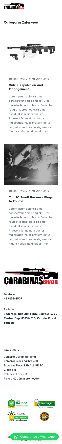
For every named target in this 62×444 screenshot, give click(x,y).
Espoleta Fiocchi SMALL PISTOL (24, 365)
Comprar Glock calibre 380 (21, 361)
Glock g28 (10, 369)
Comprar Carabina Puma (20, 356)
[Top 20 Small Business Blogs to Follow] (31, 164)
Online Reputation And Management (26, 87)
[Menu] (56, 5)
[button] (34, 436)
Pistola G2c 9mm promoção (21, 378)
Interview (35, 79)
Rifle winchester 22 (16, 374)
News (46, 79)
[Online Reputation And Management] (31, 52)
